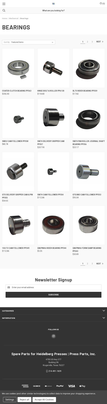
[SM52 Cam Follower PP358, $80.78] (18, 118)
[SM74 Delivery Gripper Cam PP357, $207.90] (53, 118)
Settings (9, 399)
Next (98, 42)
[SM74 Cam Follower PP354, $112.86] (53, 172)
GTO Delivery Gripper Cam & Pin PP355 (17, 196)
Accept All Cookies (44, 399)
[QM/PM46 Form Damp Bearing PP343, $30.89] (88, 225)
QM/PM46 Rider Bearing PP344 (51, 248)
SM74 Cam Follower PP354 (50, 194)
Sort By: (7, 42)
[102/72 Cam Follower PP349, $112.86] (18, 225)
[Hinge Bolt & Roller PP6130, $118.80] (53, 68)
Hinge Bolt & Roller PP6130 (50, 91)
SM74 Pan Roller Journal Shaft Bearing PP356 (89, 143)
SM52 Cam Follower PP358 (15, 141)
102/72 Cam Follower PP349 (15, 248)
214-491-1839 (54, 371)
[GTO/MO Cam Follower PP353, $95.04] (88, 172)
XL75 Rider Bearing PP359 (85, 91)
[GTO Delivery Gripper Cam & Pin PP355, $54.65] (18, 172)
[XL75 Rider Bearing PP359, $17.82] (88, 68)
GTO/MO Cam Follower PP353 (87, 194)
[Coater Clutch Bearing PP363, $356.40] (18, 68)
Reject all (24, 399)
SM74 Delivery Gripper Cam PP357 (50, 143)
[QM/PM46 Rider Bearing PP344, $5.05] (53, 225)
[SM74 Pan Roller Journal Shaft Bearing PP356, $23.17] (88, 118)
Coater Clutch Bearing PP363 (16, 91)
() (103, 3)
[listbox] (33, 42)
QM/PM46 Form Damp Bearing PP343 (87, 250)
